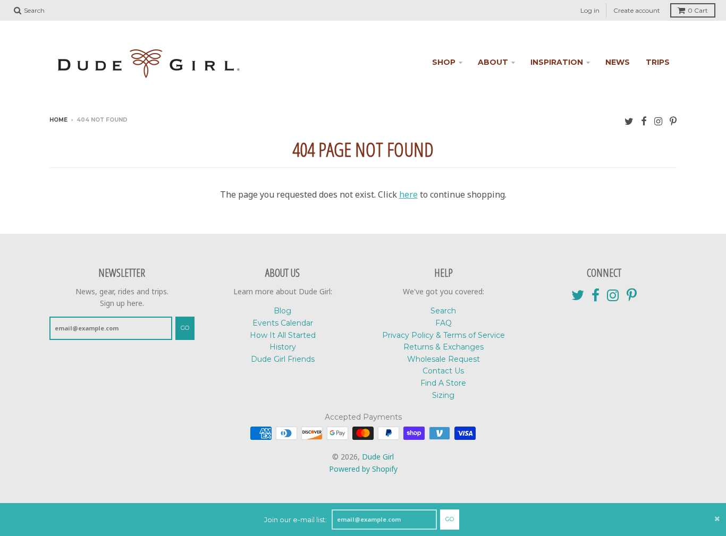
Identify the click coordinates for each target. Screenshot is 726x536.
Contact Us (443, 371)
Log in (590, 10)
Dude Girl (378, 457)
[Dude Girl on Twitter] (629, 121)
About (493, 62)
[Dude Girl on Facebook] (644, 121)
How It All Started (283, 335)
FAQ (443, 323)
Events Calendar (282, 323)
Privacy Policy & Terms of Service (443, 335)
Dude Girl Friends (283, 359)
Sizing (443, 395)
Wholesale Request (443, 359)
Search (443, 311)
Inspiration (556, 62)
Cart (698, 10)
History (282, 347)
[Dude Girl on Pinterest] (673, 121)
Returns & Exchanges (443, 347)
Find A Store (443, 383)
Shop (443, 62)
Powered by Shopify (363, 469)
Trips (658, 62)
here (408, 194)
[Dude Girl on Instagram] (658, 121)
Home (58, 119)
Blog (282, 311)
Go (449, 519)
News (617, 62)
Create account (636, 10)
